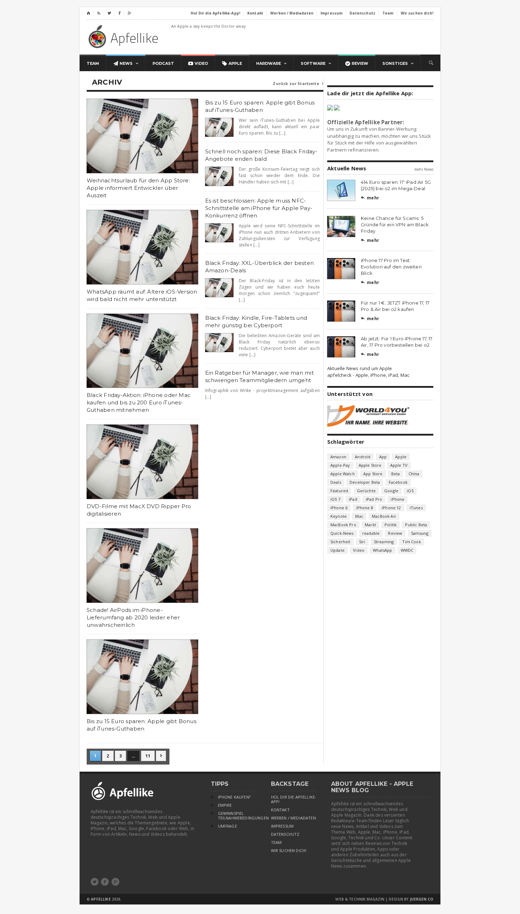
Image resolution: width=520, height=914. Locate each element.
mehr (370, 198)
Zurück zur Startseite (298, 83)
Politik (391, 524)
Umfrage (227, 826)
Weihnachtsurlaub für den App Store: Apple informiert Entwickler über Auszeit (138, 188)
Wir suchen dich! (289, 850)
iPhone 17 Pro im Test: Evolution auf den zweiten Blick (391, 266)
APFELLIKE (100, 899)
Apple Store (370, 465)
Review (395, 533)
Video (358, 550)
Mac (359, 516)
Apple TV (399, 465)
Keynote (338, 516)
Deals (335, 482)
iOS (410, 490)
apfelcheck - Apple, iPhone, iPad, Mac (368, 375)
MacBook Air (384, 516)
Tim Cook (411, 541)
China (414, 473)
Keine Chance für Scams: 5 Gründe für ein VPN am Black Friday (395, 224)
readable (371, 533)
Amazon (338, 456)
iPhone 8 (364, 507)
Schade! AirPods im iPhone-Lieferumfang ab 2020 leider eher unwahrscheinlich (133, 617)
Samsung (419, 533)
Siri (362, 541)
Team (276, 842)
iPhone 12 (391, 507)
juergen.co (422, 899)
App (383, 456)
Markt (370, 524)
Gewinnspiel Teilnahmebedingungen (237, 816)
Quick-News (342, 533)
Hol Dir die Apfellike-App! (294, 799)
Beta (395, 473)
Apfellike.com (124, 36)
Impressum (282, 826)
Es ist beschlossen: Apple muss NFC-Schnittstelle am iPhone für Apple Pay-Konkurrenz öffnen (259, 208)
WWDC (407, 550)
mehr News (423, 169)
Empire (225, 805)
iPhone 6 (338, 507)
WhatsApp (382, 550)
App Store (373, 473)
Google (391, 490)
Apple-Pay (340, 465)
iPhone (397, 499)
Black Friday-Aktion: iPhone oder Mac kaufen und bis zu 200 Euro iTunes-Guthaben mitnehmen (139, 402)
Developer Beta (364, 482)
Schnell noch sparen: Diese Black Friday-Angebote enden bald (261, 155)
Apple (400, 456)
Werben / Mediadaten (293, 818)
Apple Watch (342, 473)
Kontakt (280, 809)
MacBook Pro (343, 524)
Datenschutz (285, 834)
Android (362, 456)
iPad (353, 499)
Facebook (398, 482)
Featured (339, 490)
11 (147, 756)
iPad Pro (374, 499)
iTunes (416, 507)
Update (337, 550)
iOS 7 (335, 499)
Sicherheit (340, 541)
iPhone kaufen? (234, 797)
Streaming (384, 541)
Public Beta (416, 524)
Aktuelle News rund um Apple (359, 368)
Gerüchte (366, 490)
